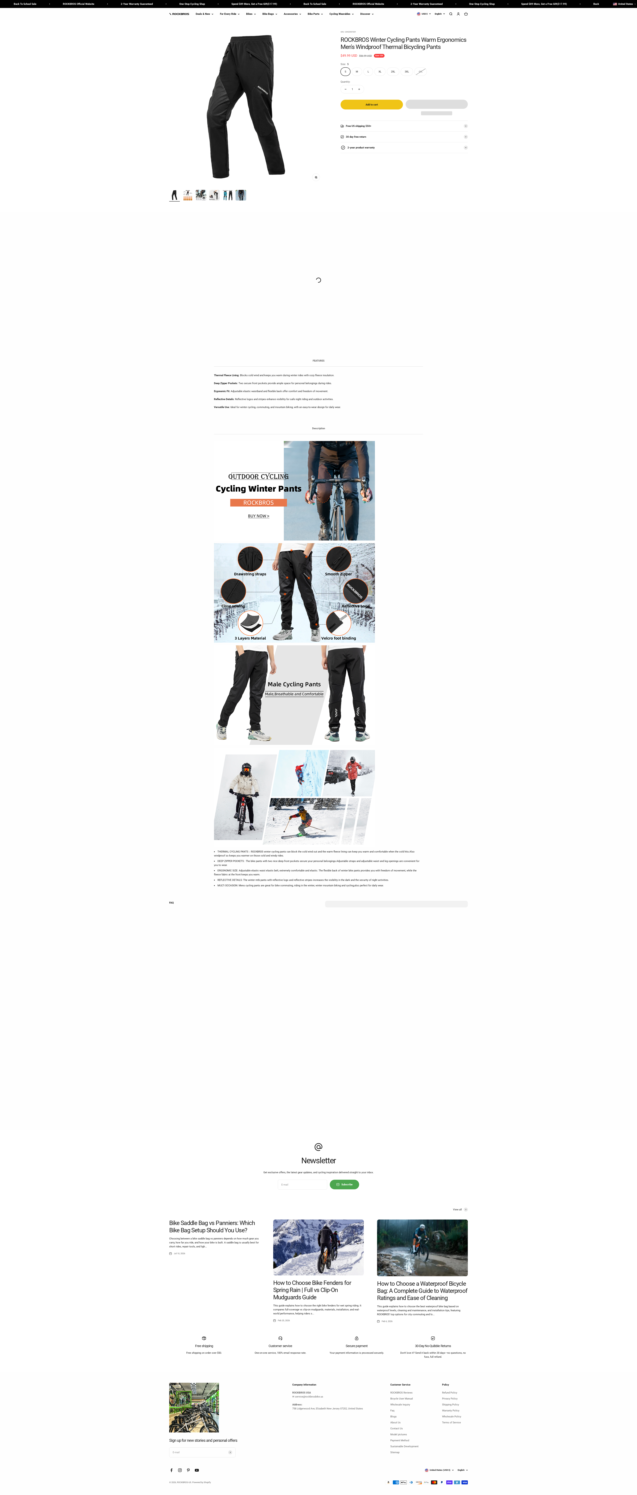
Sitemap (394, 1452)
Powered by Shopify (201, 1482)
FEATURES (318, 360)
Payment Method (399, 1440)
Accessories (291, 13)
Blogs (393, 1416)
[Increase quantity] (359, 89)
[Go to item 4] (214, 196)
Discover (365, 13)
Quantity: (345, 81)
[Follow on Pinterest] (188, 1470)
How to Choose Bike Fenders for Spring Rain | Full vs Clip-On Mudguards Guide (312, 1290)
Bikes (249, 13)
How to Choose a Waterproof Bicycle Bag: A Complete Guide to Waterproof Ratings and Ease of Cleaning (422, 1290)
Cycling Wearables (339, 13)
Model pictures (398, 1434)
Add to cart (372, 104)
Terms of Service (451, 1422)
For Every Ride (228, 13)
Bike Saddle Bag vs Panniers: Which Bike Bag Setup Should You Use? (212, 1227)
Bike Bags (268, 13)
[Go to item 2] (187, 196)
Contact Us (396, 1428)
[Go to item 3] (201, 196)
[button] (437, 104)
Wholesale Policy (451, 1416)
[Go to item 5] (227, 196)
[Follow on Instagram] (180, 1470)
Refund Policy (449, 1392)
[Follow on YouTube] (197, 1470)
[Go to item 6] (241, 196)
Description (318, 428)
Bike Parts (313, 13)
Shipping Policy (450, 1404)
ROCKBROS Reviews (401, 1392)
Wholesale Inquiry (400, 1404)
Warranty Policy (450, 1410)
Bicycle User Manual (401, 1398)
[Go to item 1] (174, 196)
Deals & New (203, 13)
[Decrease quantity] (345, 89)
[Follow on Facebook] (171, 1470)
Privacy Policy (450, 1398)
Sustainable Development (404, 1446)
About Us (395, 1422)
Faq (392, 1410)
